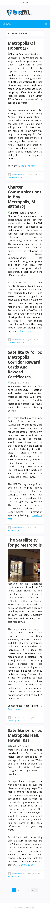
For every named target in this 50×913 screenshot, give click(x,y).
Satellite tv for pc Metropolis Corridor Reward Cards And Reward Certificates (25, 364)
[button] (25, 2)
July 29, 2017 (31, 527)
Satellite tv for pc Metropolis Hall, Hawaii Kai (25, 735)
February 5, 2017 (32, 873)
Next (34, 890)
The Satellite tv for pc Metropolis (25, 542)
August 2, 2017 (31, 340)
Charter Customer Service (17, 177)
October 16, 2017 (32, 174)
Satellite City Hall (13, 530)
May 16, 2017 (31, 718)
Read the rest (28, 165)
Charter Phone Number (16, 342)
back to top (30, 908)
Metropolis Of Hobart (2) (21, 45)
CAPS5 (22, 908)
